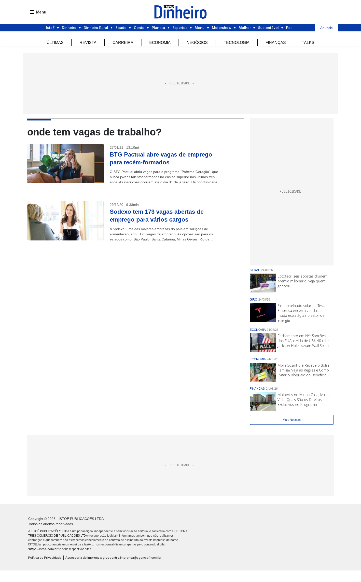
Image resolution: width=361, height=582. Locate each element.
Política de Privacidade (45, 557)
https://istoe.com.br (43, 549)
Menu (200, 28)
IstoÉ (50, 28)
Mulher (245, 28)
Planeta (158, 28)
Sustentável (268, 28)
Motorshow (221, 28)
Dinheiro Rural (96, 28)
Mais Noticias (292, 420)
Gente (139, 28)
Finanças (275, 42)
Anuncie (326, 28)
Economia (160, 42)
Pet (289, 28)
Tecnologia (237, 42)
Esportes (179, 28)
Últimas (55, 42)
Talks (308, 42)
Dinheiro (69, 28)
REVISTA (88, 42)
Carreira (122, 42)
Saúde (120, 28)
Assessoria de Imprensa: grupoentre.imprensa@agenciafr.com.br (113, 557)
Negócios (197, 42)
